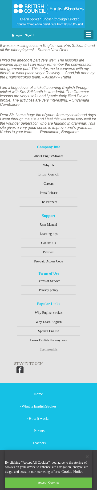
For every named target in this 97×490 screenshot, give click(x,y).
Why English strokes (48, 312)
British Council (48, 174)
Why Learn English (49, 322)
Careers (48, 183)
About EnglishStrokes (48, 156)
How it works (39, 418)
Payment (48, 252)
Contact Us (48, 243)
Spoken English (48, 331)
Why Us (48, 165)
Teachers (39, 443)
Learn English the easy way (48, 340)
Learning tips (48, 234)
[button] (89, 457)
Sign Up (29, 35)
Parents (39, 431)
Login (18, 35)
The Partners (48, 202)
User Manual (48, 224)
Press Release (48, 193)
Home (38, 394)
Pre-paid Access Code (48, 261)
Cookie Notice (72, 472)
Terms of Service (48, 281)
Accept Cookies (48, 482)
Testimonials (48, 349)
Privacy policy (48, 290)
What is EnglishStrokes (39, 406)
